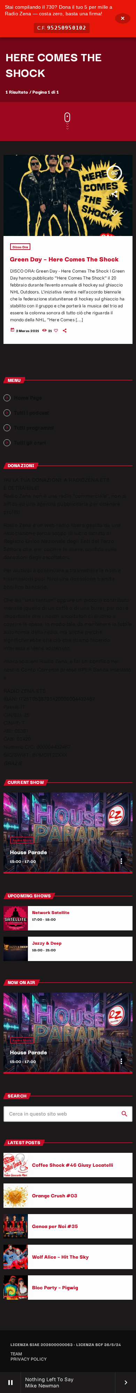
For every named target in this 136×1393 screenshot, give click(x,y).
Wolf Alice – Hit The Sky (60, 1256)
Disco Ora (20, 246)
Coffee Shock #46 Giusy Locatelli (72, 1164)
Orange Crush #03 (54, 1195)
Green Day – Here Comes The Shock (64, 259)
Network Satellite (50, 912)
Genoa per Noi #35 (55, 1226)
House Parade (28, 851)
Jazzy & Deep (47, 943)
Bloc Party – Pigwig (55, 1287)
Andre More (22, 840)
